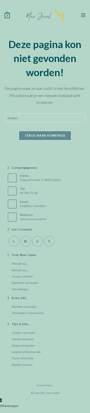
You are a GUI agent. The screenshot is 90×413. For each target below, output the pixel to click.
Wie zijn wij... (20, 263)
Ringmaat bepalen (23, 345)
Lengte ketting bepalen (26, 352)
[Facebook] (25, 241)
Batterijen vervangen (25, 282)
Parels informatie (22, 358)
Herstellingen (20, 289)
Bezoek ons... (20, 270)
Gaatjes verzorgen (23, 332)
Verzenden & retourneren (28, 313)
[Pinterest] (49, 241)
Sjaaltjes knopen (22, 364)
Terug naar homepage (45, 135)
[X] (14, 241)
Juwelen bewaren (23, 339)
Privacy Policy (45, 385)
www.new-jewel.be (33, 219)
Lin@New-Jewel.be (33, 206)
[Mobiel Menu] (83, 15)
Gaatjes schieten (22, 276)
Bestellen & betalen (24, 306)
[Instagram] (37, 241)
